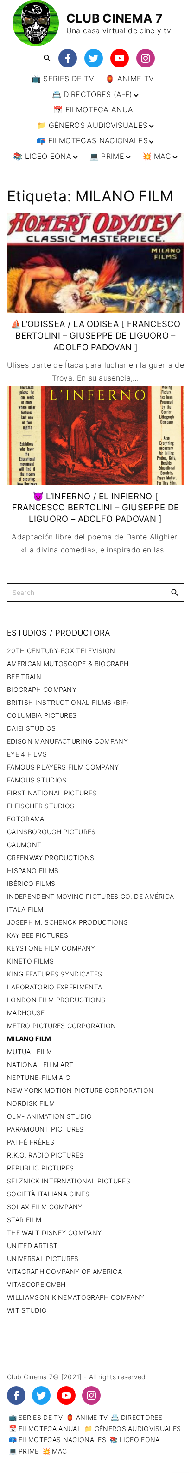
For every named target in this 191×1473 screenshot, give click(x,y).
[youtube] (119, 58)
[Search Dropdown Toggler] (47, 58)
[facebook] (67, 58)
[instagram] (145, 58)
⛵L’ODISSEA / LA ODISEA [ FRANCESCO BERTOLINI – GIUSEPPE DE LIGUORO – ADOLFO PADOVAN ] (95, 335)
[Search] (175, 592)
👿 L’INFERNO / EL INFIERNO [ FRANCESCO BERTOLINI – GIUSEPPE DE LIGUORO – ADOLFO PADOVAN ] (95, 507)
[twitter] (93, 58)
